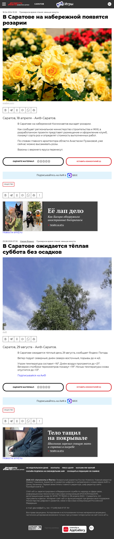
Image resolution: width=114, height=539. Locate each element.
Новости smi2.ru (12, 232)
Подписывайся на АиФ (32, 375)
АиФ (5, 332)
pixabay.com (8, 103)
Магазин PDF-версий (85, 468)
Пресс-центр (67, 468)
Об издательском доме (37, 468)
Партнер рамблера (52, 528)
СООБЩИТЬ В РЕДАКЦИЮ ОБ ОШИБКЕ (83, 471)
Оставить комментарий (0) (89, 161)
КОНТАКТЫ (55, 468)
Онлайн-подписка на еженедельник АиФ (45, 471)
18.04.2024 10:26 (10, 12)
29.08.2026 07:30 (10, 241)
